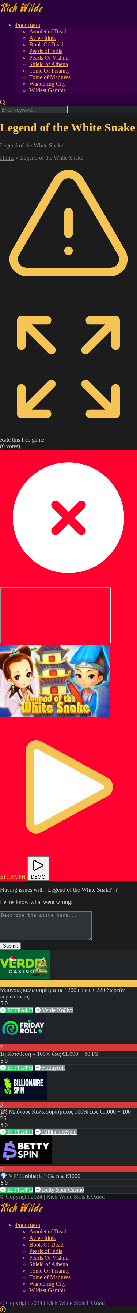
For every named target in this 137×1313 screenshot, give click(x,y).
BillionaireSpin (59, 1132)
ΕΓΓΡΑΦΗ (19, 1010)
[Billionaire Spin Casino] (23, 1098)
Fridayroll (53, 1068)
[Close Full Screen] (68, 584)
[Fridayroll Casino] (22, 1041)
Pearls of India (45, 51)
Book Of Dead (46, 44)
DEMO (38, 877)
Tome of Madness (50, 77)
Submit (10, 946)
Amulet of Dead (47, 31)
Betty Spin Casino (62, 1190)
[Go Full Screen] (68, 433)
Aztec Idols (42, 38)
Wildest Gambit (47, 90)
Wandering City (47, 84)
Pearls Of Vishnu (49, 57)
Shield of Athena (48, 64)
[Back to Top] (3, 1309)
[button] (55, 681)
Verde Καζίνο (57, 1010)
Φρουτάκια (27, 25)
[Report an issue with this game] (68, 295)
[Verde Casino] (25, 977)
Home (7, 158)
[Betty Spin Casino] (26, 1162)
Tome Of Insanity (49, 71)
